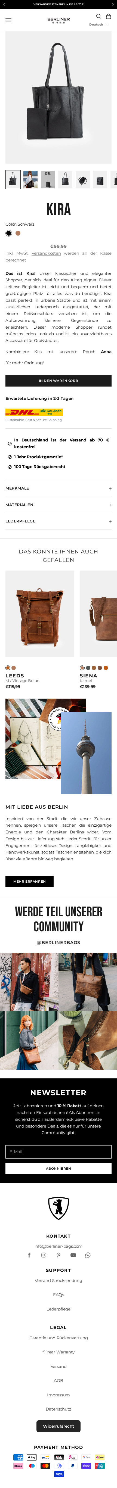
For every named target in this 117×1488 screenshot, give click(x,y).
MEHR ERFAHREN (29, 881)
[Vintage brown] (106, 668)
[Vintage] (8, 668)
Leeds (14, 675)
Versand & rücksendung (58, 1280)
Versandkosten (46, 253)
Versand (59, 1366)
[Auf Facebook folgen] (29, 1255)
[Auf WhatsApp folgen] (88, 1255)
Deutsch (96, 24)
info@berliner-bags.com (59, 1246)
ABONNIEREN (58, 1168)
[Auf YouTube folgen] (73, 1255)
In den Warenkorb (58, 381)
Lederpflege (58, 1309)
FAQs (58, 1294)
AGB (58, 1380)
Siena (89, 675)
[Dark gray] (88, 668)
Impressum (58, 1394)
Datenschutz (58, 1409)
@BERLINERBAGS (58, 942)
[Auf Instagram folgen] (44, 1255)
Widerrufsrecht (58, 1426)
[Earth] (100, 668)
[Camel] (13, 668)
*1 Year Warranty (58, 1352)
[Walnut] (94, 668)
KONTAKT (58, 1236)
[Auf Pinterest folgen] (58, 1255)
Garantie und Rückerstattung (58, 1337)
